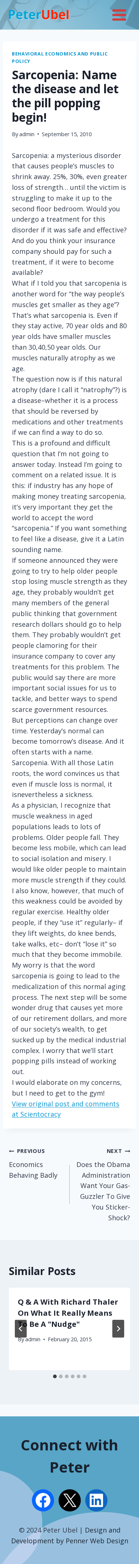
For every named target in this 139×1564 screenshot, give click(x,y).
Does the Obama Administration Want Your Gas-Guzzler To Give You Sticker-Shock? (103, 1184)
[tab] (55, 1376)
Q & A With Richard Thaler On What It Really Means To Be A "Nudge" (68, 1313)
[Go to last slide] (21, 1329)
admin (26, 134)
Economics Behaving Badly (33, 1163)
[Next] (118, 1329)
